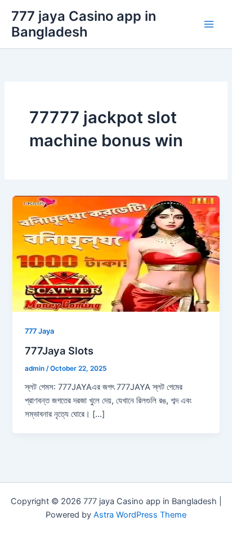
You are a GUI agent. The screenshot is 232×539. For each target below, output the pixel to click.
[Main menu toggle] (209, 24)
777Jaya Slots (59, 350)
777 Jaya (39, 331)
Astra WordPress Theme (139, 515)
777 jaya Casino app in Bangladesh (83, 24)
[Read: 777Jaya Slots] (115, 253)
